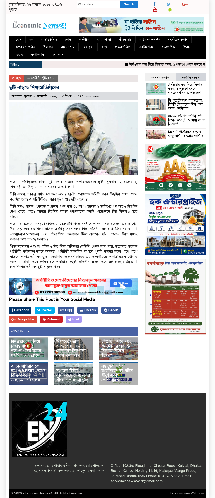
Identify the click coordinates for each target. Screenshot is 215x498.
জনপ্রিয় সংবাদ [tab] (190, 78)
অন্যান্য (56, 55)
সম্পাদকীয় (37, 55)
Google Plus (25, 319)
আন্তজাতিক (168, 47)
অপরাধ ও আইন (25, 47)
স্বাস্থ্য (104, 47)
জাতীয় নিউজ (49, 39)
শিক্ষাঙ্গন (48, 47)
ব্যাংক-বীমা (104, 39)
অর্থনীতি (84, 39)
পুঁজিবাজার (125, 39)
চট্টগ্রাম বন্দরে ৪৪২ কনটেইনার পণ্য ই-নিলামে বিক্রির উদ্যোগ (116, 348)
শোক (68, 39)
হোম (19, 39)
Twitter (46, 310)
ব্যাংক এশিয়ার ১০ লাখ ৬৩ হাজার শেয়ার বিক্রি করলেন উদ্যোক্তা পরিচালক (28, 373)
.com (200, 493)
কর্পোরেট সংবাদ (178, 39)
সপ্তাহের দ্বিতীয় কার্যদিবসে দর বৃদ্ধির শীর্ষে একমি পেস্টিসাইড (117, 373)
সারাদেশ (66, 47)
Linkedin (89, 310)
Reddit (112, 310)
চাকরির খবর (145, 47)
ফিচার (19, 55)
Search (129, 4)
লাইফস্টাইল (123, 47)
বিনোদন (187, 47)
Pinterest (53, 319)
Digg (68, 310)
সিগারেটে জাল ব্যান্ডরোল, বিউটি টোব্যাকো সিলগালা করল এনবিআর (71, 348)
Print (75, 319)
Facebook (21, 310)
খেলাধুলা (88, 47)
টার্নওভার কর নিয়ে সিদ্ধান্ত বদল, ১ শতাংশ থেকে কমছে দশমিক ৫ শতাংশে (26, 348)
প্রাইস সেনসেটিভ (149, 39)
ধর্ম (31, 39)
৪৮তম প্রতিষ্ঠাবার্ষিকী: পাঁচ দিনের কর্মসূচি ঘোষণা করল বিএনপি (186, 120)
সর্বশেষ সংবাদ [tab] (160, 78)
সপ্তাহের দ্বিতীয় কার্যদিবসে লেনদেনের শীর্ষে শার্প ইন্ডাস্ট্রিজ (73, 375)
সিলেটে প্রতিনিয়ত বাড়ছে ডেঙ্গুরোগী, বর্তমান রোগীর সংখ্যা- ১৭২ (185, 136)
